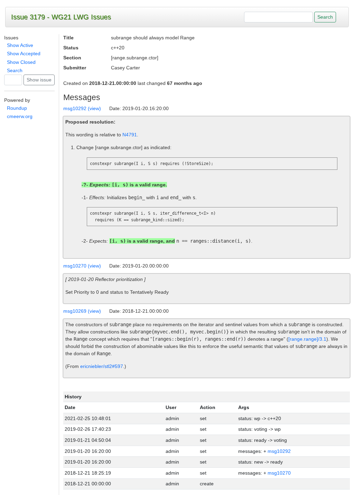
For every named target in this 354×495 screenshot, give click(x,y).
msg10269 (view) (82, 311)
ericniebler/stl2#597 (101, 366)
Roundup (17, 108)
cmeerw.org (19, 116)
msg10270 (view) (82, 266)
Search (14, 70)
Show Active (20, 45)
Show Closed (21, 62)
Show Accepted (23, 53)
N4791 (129, 134)
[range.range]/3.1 (307, 339)
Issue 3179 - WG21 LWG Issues (61, 17)
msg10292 (279, 451)
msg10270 (279, 473)
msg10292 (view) (82, 108)
